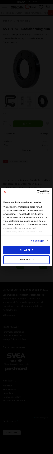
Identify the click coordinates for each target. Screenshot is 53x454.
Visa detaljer (37, 240)
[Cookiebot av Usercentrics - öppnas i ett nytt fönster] (37, 192)
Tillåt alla (26, 250)
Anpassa (24, 259)
